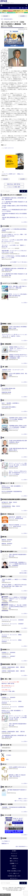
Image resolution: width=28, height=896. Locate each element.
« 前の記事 (5, 16)
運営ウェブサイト (14, 860)
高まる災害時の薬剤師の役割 (8, 388)
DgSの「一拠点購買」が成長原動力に (10, 403)
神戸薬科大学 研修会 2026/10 (9, 502)
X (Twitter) (8, 755)
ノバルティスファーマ (8, 147)
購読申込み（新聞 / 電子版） (8, 683)
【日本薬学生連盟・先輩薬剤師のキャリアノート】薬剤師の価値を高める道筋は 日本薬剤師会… (18, 564)
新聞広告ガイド (5, 843)
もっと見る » (24, 222)
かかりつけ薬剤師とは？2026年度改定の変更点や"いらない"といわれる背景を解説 (18, 599)
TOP (2, 19)
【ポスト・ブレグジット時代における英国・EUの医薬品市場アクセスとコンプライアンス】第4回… (18, 473)
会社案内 (14, 850)
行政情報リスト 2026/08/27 (8, 656)
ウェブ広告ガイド (6, 841)
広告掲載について (14, 863)
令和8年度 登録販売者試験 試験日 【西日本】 (13, 667)
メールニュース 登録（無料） (8, 691)
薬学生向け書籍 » (23, 572)
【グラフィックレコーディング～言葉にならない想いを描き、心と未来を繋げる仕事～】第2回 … (18, 465)
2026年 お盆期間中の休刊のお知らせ (17, 767)
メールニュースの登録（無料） (14, 186)
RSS (7, 759)
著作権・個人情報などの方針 (14, 870)
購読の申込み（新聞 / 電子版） (14, 184)
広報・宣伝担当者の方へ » (21, 846)
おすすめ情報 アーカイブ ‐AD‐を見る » (18, 262)
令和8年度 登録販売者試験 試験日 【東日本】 (13, 671)
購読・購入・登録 (23, 7)
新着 (9, 7)
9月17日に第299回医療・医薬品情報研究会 (12, 491)
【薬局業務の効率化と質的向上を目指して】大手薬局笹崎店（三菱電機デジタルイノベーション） (18, 427)
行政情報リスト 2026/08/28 (8, 652)
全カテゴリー (14, 7)
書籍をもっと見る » (23, 798)
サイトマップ (14, 853)
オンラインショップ (6, 687)
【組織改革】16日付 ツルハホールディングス (13, 369)
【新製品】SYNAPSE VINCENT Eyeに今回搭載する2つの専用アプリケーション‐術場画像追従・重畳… (18, 356)
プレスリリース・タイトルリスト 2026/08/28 (13, 619)
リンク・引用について (14, 873)
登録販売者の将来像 (6, 392)
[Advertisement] (14, 313)
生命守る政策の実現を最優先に (9, 407)
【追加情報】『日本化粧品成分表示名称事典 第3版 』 (14, 807)
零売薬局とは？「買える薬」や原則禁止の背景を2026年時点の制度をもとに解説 (18, 606)
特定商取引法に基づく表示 (14, 875)
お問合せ (14, 868)
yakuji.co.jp (4, 887)
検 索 (23, 191)
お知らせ (14, 865)
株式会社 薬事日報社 (14, 889)
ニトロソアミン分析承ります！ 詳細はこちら (13, 173)
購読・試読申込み (14, 858)
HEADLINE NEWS (8, 19)
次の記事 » (23, 16)
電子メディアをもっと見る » (21, 800)
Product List (14, 855)
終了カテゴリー (14, 878)
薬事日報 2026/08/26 (7, 543)
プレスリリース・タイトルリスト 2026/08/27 (13, 623)
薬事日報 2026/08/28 (7, 539)
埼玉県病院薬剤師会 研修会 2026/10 (11, 506)
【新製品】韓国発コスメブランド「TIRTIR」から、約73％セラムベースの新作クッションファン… (18, 348)
